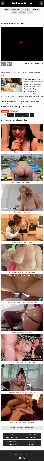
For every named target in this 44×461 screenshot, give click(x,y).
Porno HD (31, 441)
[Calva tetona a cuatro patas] (22, 197)
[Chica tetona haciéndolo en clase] (22, 227)
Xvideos (22, 13)
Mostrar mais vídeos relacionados (22, 427)
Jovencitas (32, 434)
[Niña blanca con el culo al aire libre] (22, 167)
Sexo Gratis (16, 72)
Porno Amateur (31, 438)
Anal (6, 9)
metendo (25, 115)
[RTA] (22, 458)
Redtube (35, 9)
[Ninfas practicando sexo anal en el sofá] (22, 407)
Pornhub (26, 9)
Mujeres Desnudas (12, 438)
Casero (12, 434)
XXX (30, 13)
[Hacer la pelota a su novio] (22, 137)
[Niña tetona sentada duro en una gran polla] (22, 257)
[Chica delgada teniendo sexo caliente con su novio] (22, 287)
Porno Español (12, 441)
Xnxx (14, 13)
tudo (32, 115)
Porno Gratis (12, 445)
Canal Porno (16, 9)
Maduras (32, 445)
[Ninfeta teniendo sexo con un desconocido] (22, 377)
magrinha (18, 115)
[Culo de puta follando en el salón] (22, 317)
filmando (10, 115)
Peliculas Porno (6, 72)
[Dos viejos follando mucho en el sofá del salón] (22, 347)
